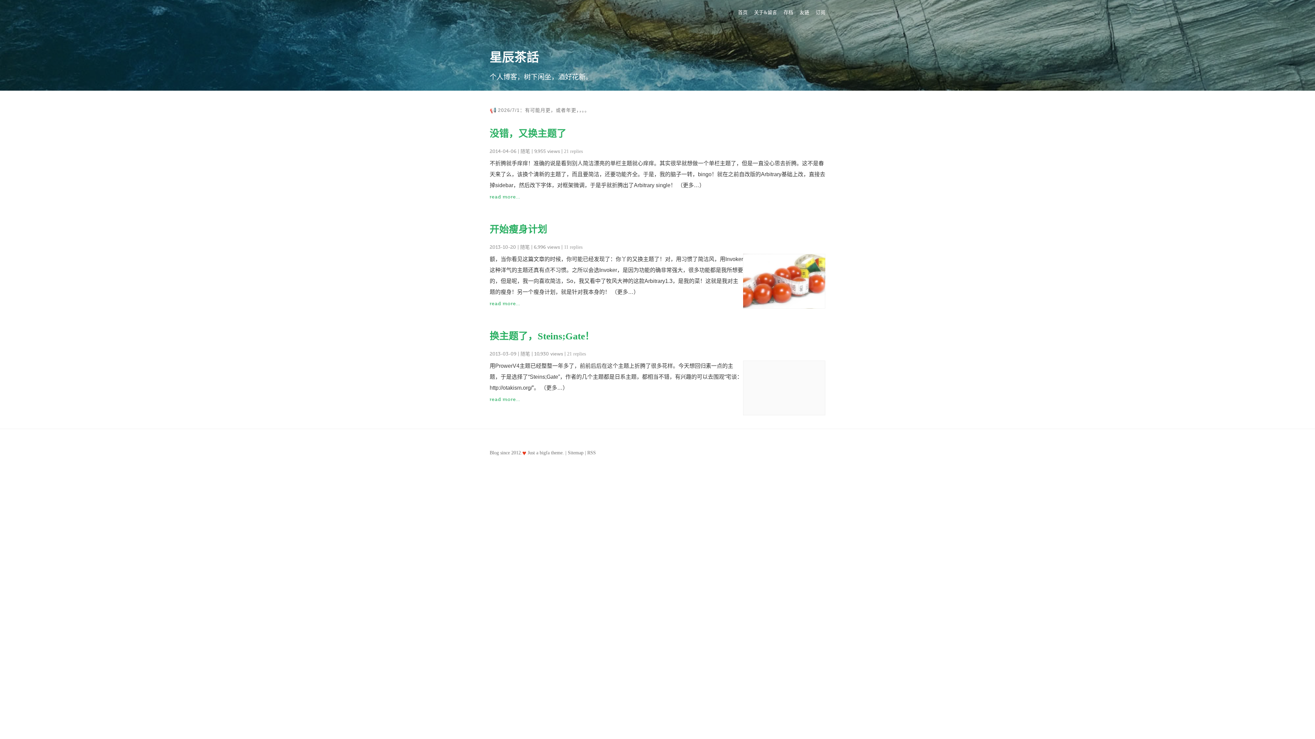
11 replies (573, 247)
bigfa (545, 452)
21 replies (573, 151)
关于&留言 (765, 12)
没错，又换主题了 (528, 133)
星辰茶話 (514, 57)
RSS (591, 452)
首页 (743, 12)
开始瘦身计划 (518, 229)
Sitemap (576, 452)
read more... (505, 197)
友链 (804, 12)
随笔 (525, 151)
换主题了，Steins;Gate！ (542, 336)
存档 (788, 12)
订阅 (820, 12)
